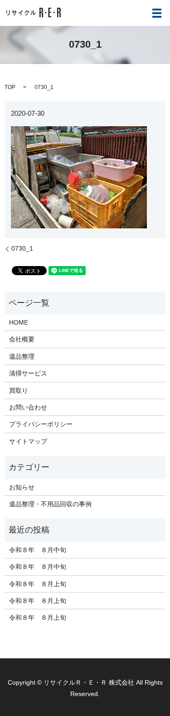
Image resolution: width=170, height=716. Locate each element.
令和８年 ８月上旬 (37, 584)
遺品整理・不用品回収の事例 (50, 504)
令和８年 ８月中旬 (37, 549)
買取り (18, 390)
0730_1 (22, 248)
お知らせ (21, 487)
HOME (18, 322)
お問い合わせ (28, 407)
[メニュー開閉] (156, 13)
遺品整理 (21, 356)
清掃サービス (28, 373)
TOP (10, 87)
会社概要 (21, 339)
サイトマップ (28, 441)
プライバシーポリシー (41, 424)
